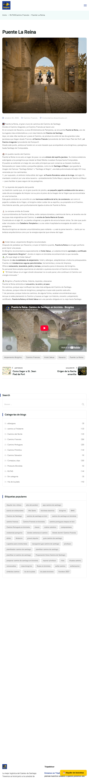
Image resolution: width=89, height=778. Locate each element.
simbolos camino (13, 572)
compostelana (66, 527)
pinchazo (67, 544)
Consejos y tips (13, 460)
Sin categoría (12, 476)
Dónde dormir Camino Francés (64, 533)
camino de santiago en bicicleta (64, 516)
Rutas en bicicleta (43, 566)
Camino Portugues (15, 444)
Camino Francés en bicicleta (34, 522)
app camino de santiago (52, 505)
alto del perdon (32, 505)
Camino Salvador (14, 455)
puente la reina (76, 357)
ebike (9, 538)
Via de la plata (13, 482)
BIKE (73, 511)
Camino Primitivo (14, 450)
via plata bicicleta (47, 572)
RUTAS (12, 15)
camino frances (33, 357)
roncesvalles (11, 566)
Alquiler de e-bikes (14, 505)
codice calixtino (50, 527)
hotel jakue (49, 357)
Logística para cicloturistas (17, 544)
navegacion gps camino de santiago (45, 544)
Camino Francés (22, 15)
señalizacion (74, 566)
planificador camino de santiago (19, 549)
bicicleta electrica (47, 511)
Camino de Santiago (14, 516)
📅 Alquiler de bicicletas (73, 773)
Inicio (4, 15)
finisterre (19, 538)
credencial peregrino (14, 533)
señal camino (60, 566)
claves (37, 527)
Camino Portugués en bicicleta (18, 527)
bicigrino (62, 511)
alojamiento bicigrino (13, 357)
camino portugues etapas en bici (62, 522)
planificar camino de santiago (47, 549)
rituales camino (75, 561)
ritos (62, 561)
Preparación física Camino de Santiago (50, 555)
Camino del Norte (14, 434)
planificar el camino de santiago (19, 555)
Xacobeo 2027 (63, 572)
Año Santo (32, 511)
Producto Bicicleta (14, 466)
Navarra (62, 357)
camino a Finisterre (15, 429)
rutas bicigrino (26, 566)
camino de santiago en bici (37, 516)
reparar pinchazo (49, 561)
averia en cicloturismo (15, 511)
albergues (11, 423)
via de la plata (29, 572)
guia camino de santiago (52, 538)
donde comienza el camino (37, 533)
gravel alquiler (32, 538)
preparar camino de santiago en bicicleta (22, 561)
